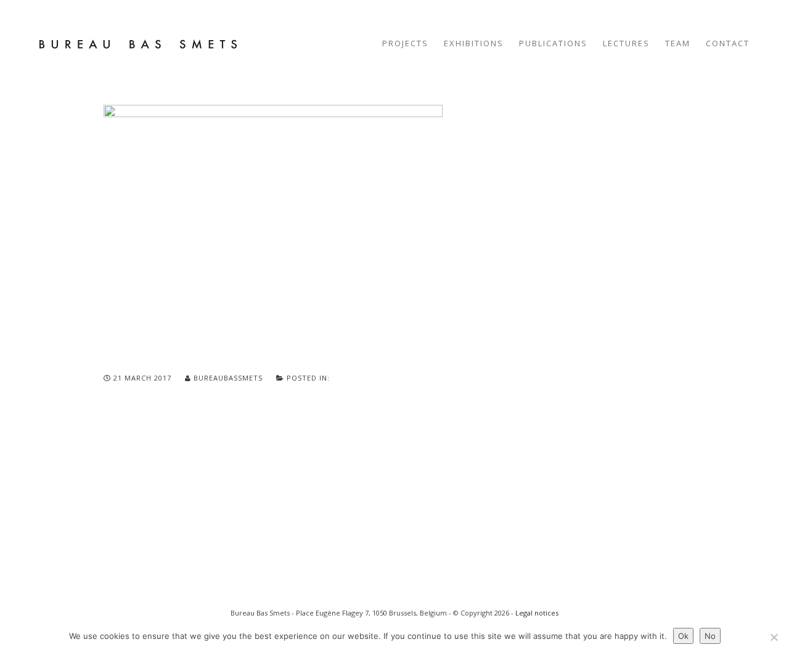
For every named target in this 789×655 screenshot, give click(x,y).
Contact (728, 43)
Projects (405, 43)
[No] (773, 637)
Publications (553, 43)
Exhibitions (474, 43)
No (710, 636)
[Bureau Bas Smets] (138, 43)
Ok (683, 636)
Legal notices (536, 612)
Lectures (626, 43)
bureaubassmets (228, 377)
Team (677, 43)
